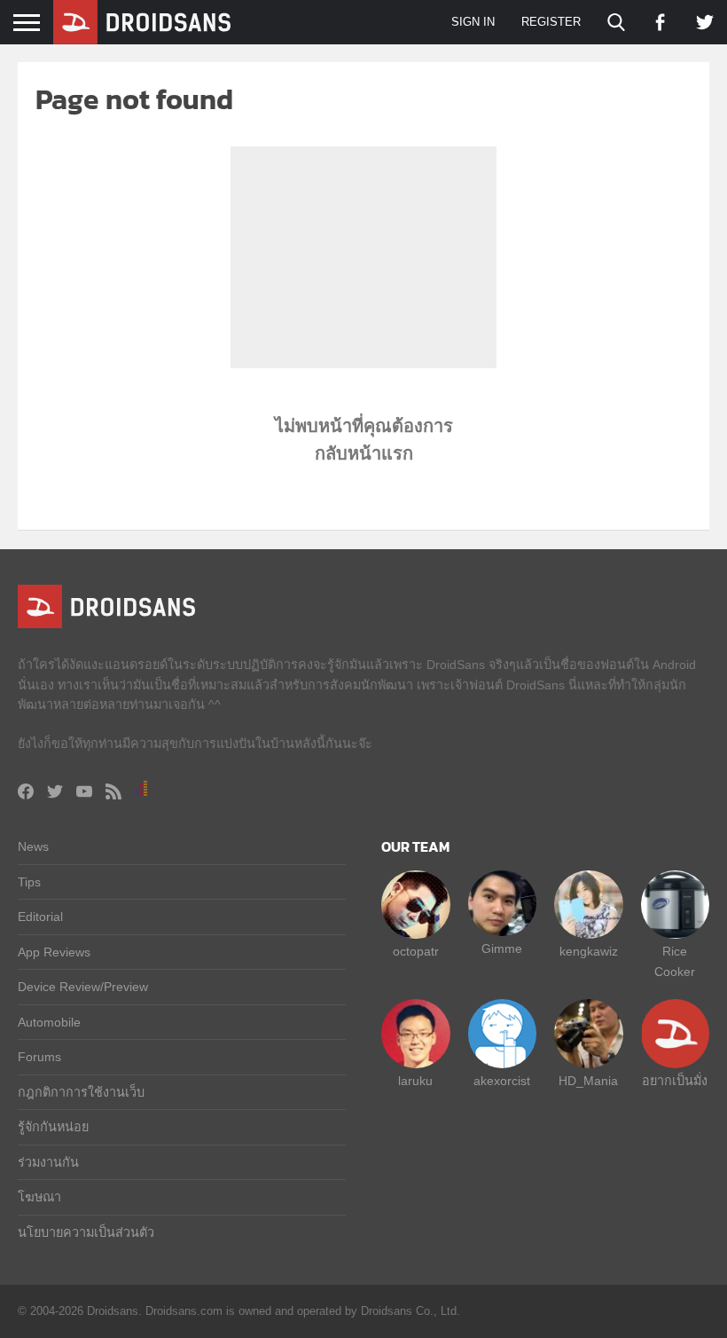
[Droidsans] (142, 22)
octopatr (416, 951)
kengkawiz (588, 951)
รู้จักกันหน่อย (53, 1127)
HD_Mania (588, 1081)
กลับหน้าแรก (364, 453)
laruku (415, 1081)
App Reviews (54, 952)
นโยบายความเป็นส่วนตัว (86, 1232)
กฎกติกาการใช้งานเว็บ (81, 1092)
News (33, 846)
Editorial (40, 916)
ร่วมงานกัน (48, 1162)
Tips (29, 882)
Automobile (49, 1022)
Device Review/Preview (83, 987)
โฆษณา (39, 1197)
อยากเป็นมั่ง (674, 1081)
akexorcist (501, 1081)
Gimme (501, 948)
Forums (39, 1057)
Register (551, 21)
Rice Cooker (674, 961)
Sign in (473, 21)
